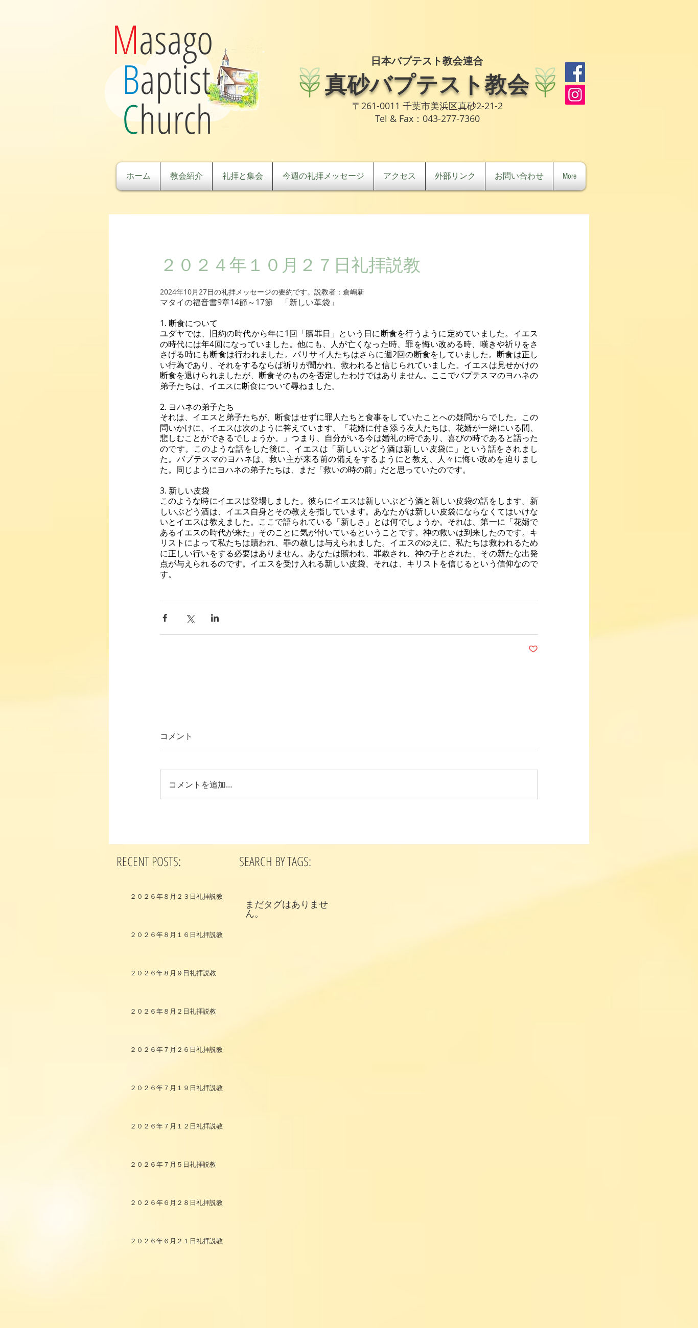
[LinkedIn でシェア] (215, 618)
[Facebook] (575, 72)
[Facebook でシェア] (165, 618)
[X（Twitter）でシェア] (190, 618)
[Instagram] (575, 95)
